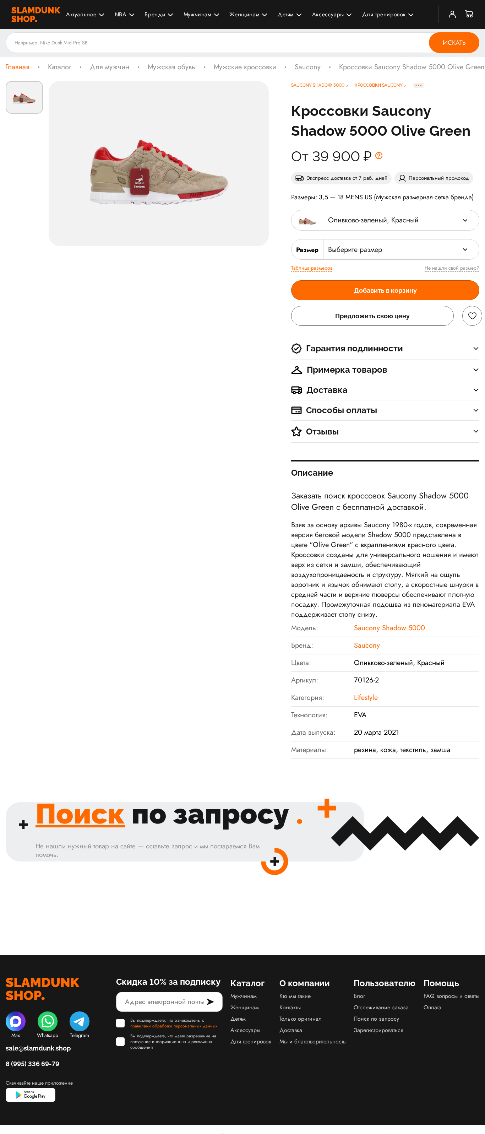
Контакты (290, 1007)
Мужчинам (198, 14)
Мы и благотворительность (312, 1041)
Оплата (432, 1007)
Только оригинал (300, 1019)
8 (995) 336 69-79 (32, 1064)
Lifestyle (366, 697)
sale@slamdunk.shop (38, 1048)
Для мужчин (109, 67)
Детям (286, 14)
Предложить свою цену (372, 316)
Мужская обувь (171, 67)
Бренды (155, 14)
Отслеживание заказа (381, 1007)
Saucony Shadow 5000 (389, 628)
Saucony (308, 67)
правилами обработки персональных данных (173, 1026)
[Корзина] (469, 14)
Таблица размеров (311, 267)
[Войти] (452, 14)
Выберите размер (355, 249)
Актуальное (81, 14)
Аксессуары (328, 14)
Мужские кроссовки (245, 67)
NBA (121, 14)
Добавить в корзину (385, 290)
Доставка (290, 1030)
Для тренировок (384, 14)
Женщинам (244, 14)
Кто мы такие (295, 996)
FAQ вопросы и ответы (451, 996)
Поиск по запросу (376, 1019)
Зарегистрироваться (378, 1030)
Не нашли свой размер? (452, 267)
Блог (359, 996)
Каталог (59, 67)
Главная (17, 67)
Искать (454, 42)
